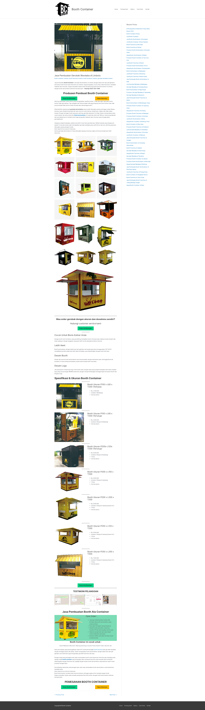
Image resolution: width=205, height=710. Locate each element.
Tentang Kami (124, 9)
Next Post (113, 694)
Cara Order (140, 9)
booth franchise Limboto (76, 78)
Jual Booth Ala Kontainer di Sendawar (137, 39)
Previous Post (59, 694)
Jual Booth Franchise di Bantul (135, 63)
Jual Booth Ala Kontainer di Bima (136, 119)
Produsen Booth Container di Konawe (137, 116)
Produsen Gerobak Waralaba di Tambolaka (138, 92)
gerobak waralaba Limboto (105, 78)
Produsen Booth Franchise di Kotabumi (138, 127)
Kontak (147, 9)
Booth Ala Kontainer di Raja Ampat (136, 89)
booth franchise (98, 649)
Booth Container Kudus (133, 34)
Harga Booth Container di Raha (135, 185)
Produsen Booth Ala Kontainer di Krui (137, 65)
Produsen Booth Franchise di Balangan (138, 113)
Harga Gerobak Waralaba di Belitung (137, 164)
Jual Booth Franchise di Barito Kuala (137, 76)
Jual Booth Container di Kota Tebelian (137, 42)
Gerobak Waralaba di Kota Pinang (136, 150)
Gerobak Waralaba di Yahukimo (135, 156)
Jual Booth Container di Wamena (136, 135)
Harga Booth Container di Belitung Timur (138, 121)
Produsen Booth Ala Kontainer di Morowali (138, 161)
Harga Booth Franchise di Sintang (136, 110)
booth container (67, 659)
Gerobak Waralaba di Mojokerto (135, 95)
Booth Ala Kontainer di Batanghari (136, 71)
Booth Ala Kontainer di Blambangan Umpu (138, 103)
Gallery (132, 9)
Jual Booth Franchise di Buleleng (136, 74)
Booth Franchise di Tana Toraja (135, 177)
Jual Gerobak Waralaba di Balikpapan (137, 84)
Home (116, 9)
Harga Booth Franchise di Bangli (136, 153)
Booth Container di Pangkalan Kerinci (137, 174)
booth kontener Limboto (90, 78)
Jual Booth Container (132, 36)
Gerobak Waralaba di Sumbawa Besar (137, 87)
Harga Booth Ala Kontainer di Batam (137, 55)
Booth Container (82, 9)
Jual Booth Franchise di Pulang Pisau (137, 172)
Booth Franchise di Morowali (135, 44)
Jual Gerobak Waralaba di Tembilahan (137, 129)
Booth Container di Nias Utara (135, 124)
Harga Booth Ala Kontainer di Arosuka (137, 132)
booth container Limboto (61, 78)
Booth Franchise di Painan (134, 47)
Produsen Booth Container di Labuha (137, 159)
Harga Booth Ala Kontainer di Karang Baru (138, 68)
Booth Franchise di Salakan (134, 148)
